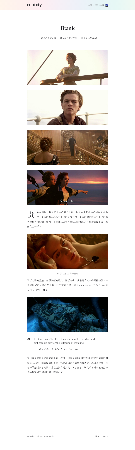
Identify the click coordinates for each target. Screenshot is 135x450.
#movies (31, 436)
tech (105, 436)
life (97, 436)
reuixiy (34, 4)
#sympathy (49, 436)
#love (40, 436)
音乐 (41, 280)
